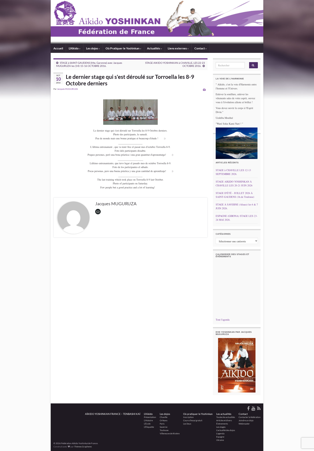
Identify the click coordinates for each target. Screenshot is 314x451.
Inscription (188, 417)
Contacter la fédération (250, 417)
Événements (222, 423)
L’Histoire (148, 420)
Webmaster (244, 423)
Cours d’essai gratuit (192, 420)
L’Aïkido (148, 413)
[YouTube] (253, 407)
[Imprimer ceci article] (204, 89)
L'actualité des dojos (225, 430)
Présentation (150, 417)
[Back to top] (305, 429)
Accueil (58, 48)
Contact (243, 413)
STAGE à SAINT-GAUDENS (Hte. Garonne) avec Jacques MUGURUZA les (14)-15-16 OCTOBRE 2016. (89, 64)
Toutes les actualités (225, 417)
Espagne (220, 436)
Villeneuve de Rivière (170, 433)
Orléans (163, 420)
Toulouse (164, 430)
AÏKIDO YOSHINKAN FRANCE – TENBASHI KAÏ (112, 413)
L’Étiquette (149, 427)
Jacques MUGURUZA (67, 89)
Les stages (221, 427)
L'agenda (220, 433)
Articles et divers (224, 420)
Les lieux (187, 423)
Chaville (163, 417)
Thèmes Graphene (83, 446)
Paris (162, 423)
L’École (147, 423)
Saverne (163, 427)
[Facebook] (248, 407)
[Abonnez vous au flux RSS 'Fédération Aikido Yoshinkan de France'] (259, 407)
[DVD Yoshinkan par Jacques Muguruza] (237, 365)
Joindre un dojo (246, 420)
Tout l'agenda (223, 319)
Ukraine (220, 440)
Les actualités (223, 413)
